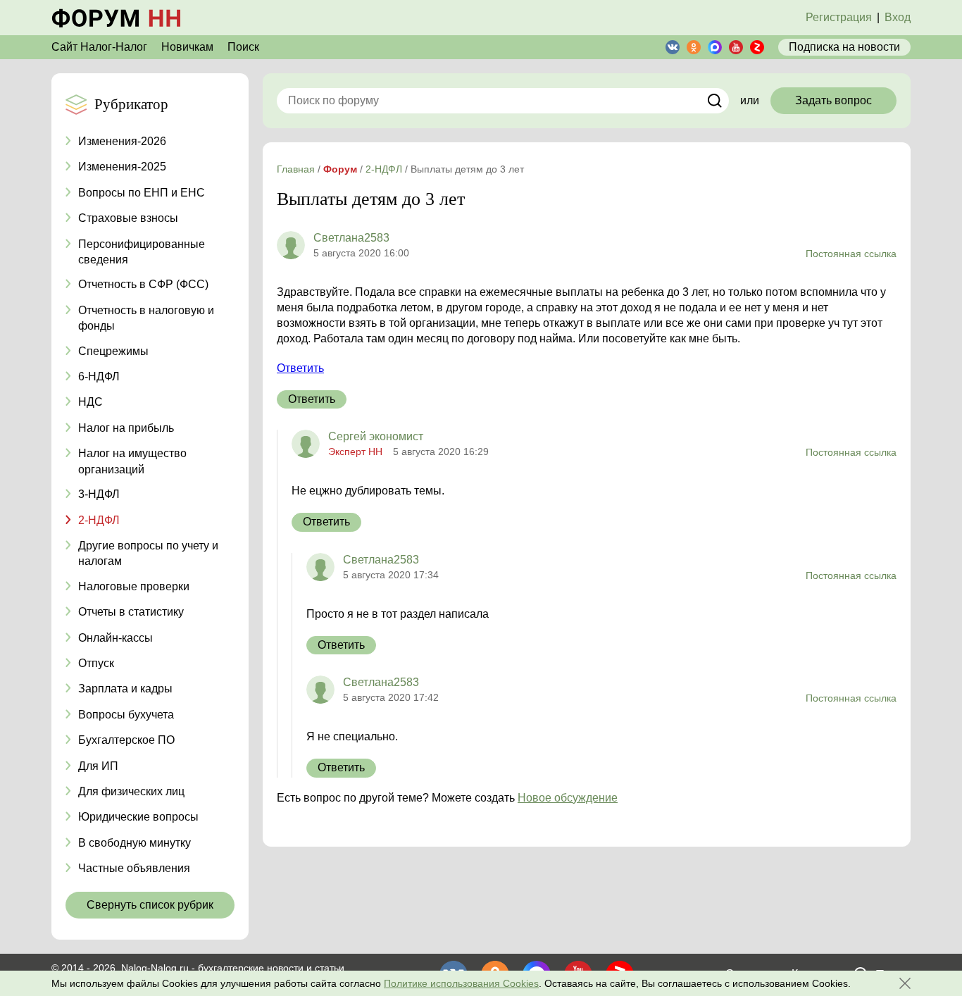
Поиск (243, 47)
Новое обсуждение (568, 798)
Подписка (844, 47)
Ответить (300, 368)
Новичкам (187, 47)
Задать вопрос (833, 100)
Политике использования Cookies (461, 983)
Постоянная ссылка (851, 253)
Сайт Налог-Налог (99, 47)
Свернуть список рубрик (150, 905)
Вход (898, 17)
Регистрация (839, 17)
